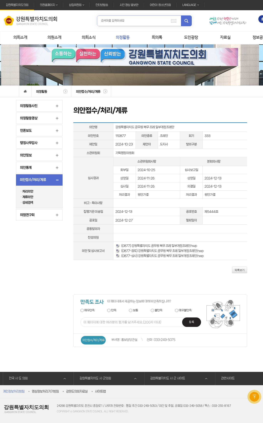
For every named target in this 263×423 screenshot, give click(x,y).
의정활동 (123, 37)
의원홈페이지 (47, 5)
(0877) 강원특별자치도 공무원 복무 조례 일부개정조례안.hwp (158, 245)
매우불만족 (185, 310)
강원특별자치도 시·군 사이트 (167, 378)
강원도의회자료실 (77, 391)
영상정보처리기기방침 (45, 391)
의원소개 (54, 37)
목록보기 (240, 270)
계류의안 (27, 197)
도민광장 (191, 37)
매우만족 (89, 310)
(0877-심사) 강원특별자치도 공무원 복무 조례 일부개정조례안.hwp (162, 255)
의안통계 (26, 167)
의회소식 (88, 37)
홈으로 (25, 91)
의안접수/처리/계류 (88, 91)
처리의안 (27, 191)
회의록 (157, 37)
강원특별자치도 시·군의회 (95, 378)
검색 (186, 20)
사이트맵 (100, 391)
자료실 (225, 37)
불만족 (158, 310)
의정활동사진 (28, 105)
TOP (254, 397)
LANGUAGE (189, 5)
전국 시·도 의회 (18, 378)
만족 (113, 310)
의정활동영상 (28, 118)
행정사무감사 (28, 143)
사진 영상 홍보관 (129, 5)
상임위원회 (75, 5)
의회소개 (20, 37)
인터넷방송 (101, 5)
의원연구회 (27, 215)
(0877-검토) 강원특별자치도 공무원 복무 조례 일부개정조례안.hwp (162, 250)
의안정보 (26, 155)
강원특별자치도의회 (17, 5)
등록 (191, 322)
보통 (135, 310)
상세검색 (27, 202)
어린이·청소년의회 (160, 5)
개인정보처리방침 (13, 391)
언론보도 (26, 130)
